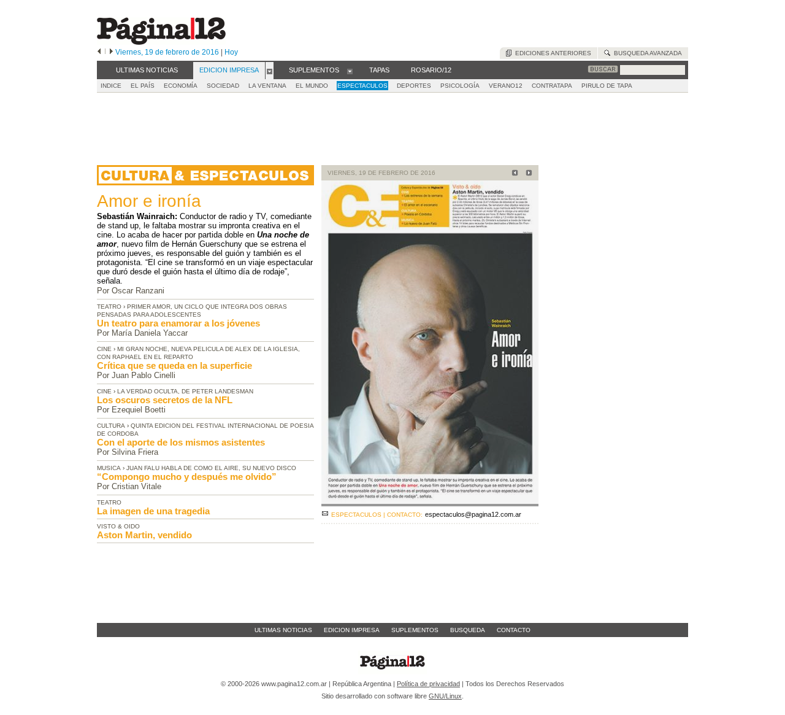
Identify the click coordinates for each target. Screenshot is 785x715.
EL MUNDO (312, 85)
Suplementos (414, 630)
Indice (111, 85)
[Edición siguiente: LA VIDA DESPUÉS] (527, 174)
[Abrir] (270, 70)
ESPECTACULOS (362, 85)
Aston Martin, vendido (144, 535)
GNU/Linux (445, 696)
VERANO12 (506, 85)
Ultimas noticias (283, 630)
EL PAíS (143, 85)
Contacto (513, 630)
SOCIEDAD (223, 85)
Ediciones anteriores (551, 53)
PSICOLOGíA (460, 85)
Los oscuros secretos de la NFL (164, 400)
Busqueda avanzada (646, 53)
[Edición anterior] (99, 52)
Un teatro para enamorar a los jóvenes (178, 323)
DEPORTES (414, 85)
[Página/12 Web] (161, 42)
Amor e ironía (149, 201)
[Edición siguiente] (111, 52)
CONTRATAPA (552, 85)
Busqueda (467, 630)
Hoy (231, 52)
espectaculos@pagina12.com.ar (473, 514)
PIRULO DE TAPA (606, 85)
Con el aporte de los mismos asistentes (181, 442)
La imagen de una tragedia (153, 511)
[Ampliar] (429, 501)
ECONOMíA (180, 85)
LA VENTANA (267, 85)
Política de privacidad (428, 683)
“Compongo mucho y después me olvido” (187, 476)
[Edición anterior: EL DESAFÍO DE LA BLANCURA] (513, 174)
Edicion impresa (352, 630)
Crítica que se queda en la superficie (174, 365)
